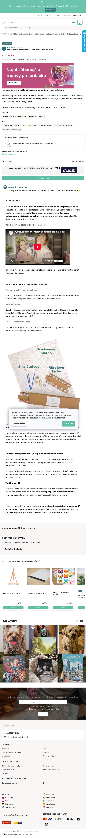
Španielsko (50, 804)
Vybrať (14, 607)
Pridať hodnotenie (13, 549)
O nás (57, 15)
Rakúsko (49, 807)
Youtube (82, 621)
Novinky (46, 752)
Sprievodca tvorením (10, 783)
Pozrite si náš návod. (15, 273)
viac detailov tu (57, 90)
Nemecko (9, 804)
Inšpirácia (6, 756)
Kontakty (67, 15)
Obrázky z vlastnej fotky (11, 752)
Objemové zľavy (49, 766)
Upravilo (27, 834)
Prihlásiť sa (72, 22)
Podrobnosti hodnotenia (36, 59)
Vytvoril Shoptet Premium (13, 834)
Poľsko (7, 801)
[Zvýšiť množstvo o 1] (10, 161)
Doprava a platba (11, 154)
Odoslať (43, 714)
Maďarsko (50, 794)
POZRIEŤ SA (50, 10)
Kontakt (5, 773)
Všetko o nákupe (44, 15)
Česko (7, 794)
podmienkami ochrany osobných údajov (43, 709)
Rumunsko (50, 798)
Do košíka (45, 178)
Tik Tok (76, 621)
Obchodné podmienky (11, 766)
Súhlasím (68, 423)
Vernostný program (51, 769)
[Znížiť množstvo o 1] (3, 161)
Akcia (45, 749)
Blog (45, 783)
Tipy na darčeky (49, 756)
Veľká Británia (10, 807)
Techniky (5, 749)
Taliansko (50, 801)
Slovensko (9, 798)
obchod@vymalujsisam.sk (17, 737)
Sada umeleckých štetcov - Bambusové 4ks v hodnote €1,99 (34, 143)
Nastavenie (19, 423)
